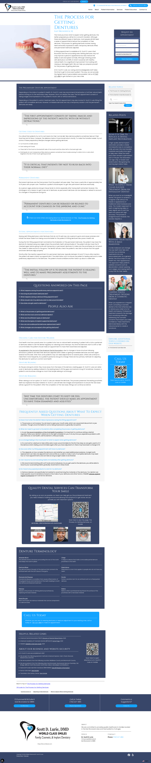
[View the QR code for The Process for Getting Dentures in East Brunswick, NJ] (81, 517)
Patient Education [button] (131, 10)
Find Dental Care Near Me (118, 348)
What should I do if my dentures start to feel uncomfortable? (42, 300)
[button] (2, 760)
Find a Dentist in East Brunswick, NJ (120, 95)
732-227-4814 (37, 623)
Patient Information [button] (107, 10)
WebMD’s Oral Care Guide (33, 644)
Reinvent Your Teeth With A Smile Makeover (120, 242)
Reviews (84, 1)
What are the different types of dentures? (35, 318)
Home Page (56, 641)
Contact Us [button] (143, 10)
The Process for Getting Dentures (38, 684)
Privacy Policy (20, 756)
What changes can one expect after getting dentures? (40, 327)
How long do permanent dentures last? (34, 294)
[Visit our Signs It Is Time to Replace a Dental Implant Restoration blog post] (120, 132)
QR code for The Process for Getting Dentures (33, 687)
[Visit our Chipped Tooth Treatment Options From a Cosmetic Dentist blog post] (120, 290)
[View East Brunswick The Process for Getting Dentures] (25, 68)
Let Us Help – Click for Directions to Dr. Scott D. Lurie (47, 523)
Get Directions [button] (24, 705)
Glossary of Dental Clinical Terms (52, 638)
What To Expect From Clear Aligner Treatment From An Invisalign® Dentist (120, 188)
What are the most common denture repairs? (37, 315)
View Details (35, 671)
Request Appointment (75, 705)
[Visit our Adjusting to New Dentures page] (60, 541)
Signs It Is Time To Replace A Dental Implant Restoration (120, 136)
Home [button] (90, 10)
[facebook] (129, 755)
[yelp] (133, 755)
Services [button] (120, 10)
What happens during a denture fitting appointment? (39, 297)
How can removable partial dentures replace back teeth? (41, 324)
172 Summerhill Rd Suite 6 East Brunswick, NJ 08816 (111, 5)
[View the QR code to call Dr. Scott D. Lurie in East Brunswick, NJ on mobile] (120, 378)
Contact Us (126, 705)
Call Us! (139, 5)
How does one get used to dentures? (33, 303)
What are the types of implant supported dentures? (39, 321)
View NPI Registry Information (61, 668)
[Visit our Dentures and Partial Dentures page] (38, 541)
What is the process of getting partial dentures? (37, 311)
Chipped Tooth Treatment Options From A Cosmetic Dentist (119, 295)
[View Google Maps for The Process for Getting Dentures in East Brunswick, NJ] (46, 521)
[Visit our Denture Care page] (83, 541)
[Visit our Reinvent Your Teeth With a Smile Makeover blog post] (120, 237)
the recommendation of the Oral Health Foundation (45, 432)
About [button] (97, 10)
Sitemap (26, 756)
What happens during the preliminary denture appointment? (42, 290)
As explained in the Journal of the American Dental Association (41, 350)
